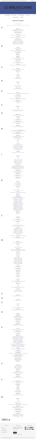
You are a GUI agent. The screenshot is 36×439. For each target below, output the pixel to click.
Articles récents (15, 437)
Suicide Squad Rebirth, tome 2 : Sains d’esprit (18, 407)
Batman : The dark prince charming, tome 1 (18, 242)
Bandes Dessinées (23, 437)
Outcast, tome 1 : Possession (18, 200)
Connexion (2, 427)
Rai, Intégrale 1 (18, 184)
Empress (18, 252)
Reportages (26, 437)
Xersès (18, 264)
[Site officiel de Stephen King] (18, 188)
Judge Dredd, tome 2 (18, 361)
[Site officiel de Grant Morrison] (18, 277)
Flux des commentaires (4, 430)
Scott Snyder (22, 166)
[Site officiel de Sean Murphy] (18, 285)
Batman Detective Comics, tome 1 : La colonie (18, 377)
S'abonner (15, 432)
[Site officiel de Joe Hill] (18, 141)
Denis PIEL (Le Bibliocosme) (9, 437)
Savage (18, 274)
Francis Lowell (18, 166)
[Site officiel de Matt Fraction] (18, 108)
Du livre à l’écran (15, 17)
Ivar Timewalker (18, 382)
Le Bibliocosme (18, 7)
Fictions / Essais (19, 437)
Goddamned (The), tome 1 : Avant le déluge (18, 29)
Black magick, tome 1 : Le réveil (18, 324)
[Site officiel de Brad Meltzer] (18, 245)
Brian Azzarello (20, 165)
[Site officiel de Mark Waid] (18, 400)
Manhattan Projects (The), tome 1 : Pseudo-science (18, 133)
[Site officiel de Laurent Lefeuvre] (18, 223)
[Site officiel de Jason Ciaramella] (18, 72)
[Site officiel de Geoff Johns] (18, 158)
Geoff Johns (20, 40)
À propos (21, 17)
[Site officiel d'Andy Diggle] (18, 84)
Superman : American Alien (18, 217)
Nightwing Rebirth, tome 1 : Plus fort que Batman (18, 329)
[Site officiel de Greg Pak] (18, 306)
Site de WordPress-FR (4, 432)
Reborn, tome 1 (18, 254)
